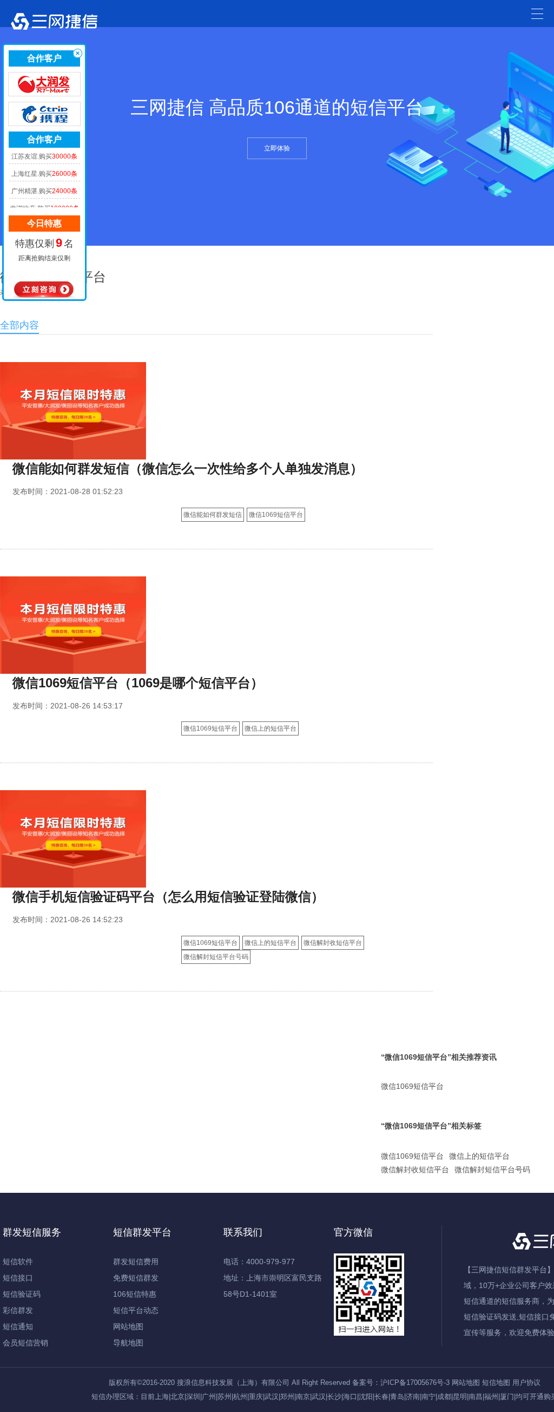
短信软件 (18, 1261)
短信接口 (18, 1277)
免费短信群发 (136, 1277)
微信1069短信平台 (276, 514)
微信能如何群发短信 (212, 514)
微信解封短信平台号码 (215, 957)
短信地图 (496, 1382)
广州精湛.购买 (44, 178)
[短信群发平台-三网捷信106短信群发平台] (54, 24)
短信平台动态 (136, 1310)
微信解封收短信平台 (333, 943)
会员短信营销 (25, 1342)
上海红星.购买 (44, 161)
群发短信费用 (136, 1261)
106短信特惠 (134, 1294)
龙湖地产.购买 (45, 195)
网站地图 (128, 1326)
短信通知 (18, 1326)
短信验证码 (22, 1294)
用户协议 (526, 1382)
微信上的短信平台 (270, 728)
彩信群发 (18, 1310)
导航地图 (128, 1342)
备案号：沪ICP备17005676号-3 (401, 1382)
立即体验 (277, 148)
